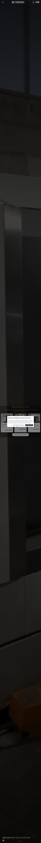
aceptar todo (29, 425)
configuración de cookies (18, 425)
